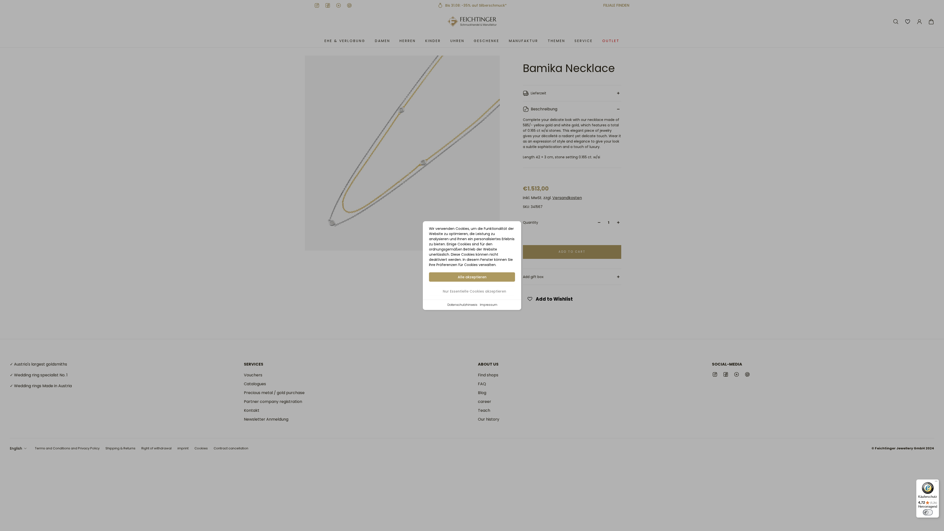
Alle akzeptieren (472, 277)
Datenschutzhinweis (462, 305)
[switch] (928, 512)
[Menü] (936, 482)
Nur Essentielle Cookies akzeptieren (474, 291)
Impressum (488, 305)
